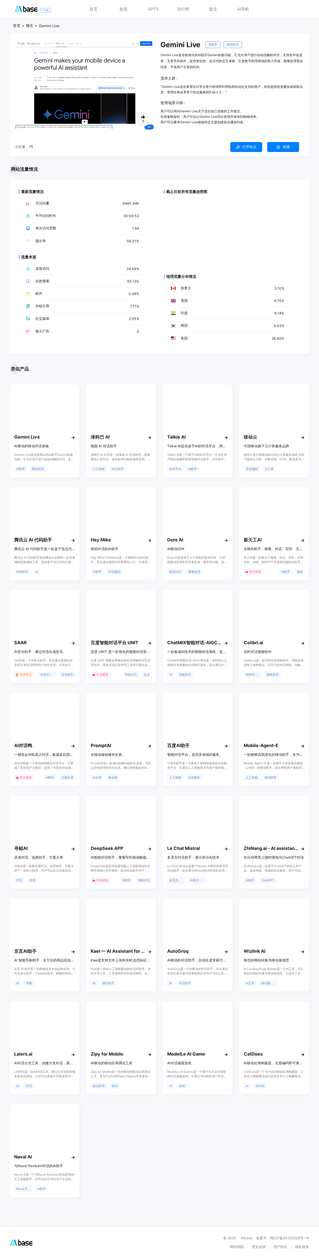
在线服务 (194, 777)
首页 (93, 8)
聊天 (29, 25)
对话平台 (175, 469)
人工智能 (99, 469)
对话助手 (118, 469)
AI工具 (250, 983)
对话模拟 (114, 572)
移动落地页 (268, 983)
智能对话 (131, 674)
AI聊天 (50, 777)
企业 (147, 674)
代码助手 (22, 572)
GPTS (153, 8)
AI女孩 (97, 777)
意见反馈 (259, 1247)
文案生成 (67, 777)
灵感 (32, 880)
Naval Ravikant (24, 1189)
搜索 (300, 572)
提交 (213, 8)
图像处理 (194, 572)
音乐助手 (67, 674)
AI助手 (213, 44)
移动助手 (271, 777)
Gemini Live (49, 25)
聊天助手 (108, 983)
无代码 (259, 1086)
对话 (19, 880)
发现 (123, 8)
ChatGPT (267, 880)
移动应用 (99, 1086)
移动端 (112, 777)
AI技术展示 (197, 880)
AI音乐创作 (47, 674)
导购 (29, 983)
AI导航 (243, 8)
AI (36, 572)
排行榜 (183, 8)
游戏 (182, 1086)
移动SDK (175, 572)
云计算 (269, 469)
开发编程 (252, 469)
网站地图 (237, 1247)
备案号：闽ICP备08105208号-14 (282, 1238)
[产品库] (26, 10)
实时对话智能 (254, 674)
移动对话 (233, 44)
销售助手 (273, 674)
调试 (115, 1086)
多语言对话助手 (177, 880)
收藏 (286, 147)
